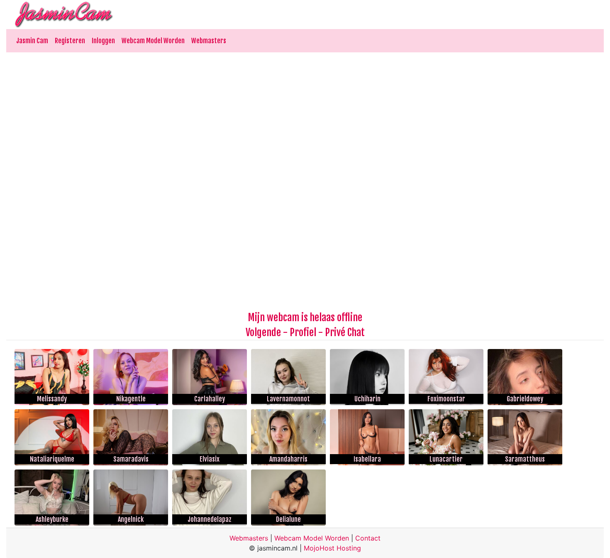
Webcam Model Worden (153, 41)
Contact (368, 538)
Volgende (263, 332)
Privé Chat (345, 332)
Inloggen (103, 41)
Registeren (70, 41)
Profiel (303, 332)
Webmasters (208, 41)
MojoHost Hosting (332, 548)
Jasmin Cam (32, 41)
